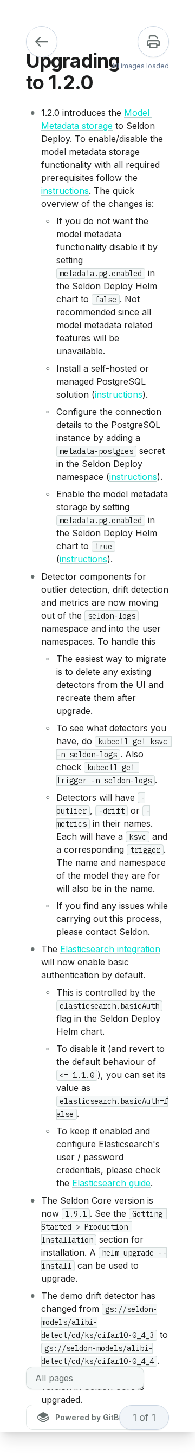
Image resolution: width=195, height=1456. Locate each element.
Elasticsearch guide (111, 1183)
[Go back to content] (41, 41)
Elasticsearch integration (110, 949)
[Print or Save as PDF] (153, 41)
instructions (65, 190)
